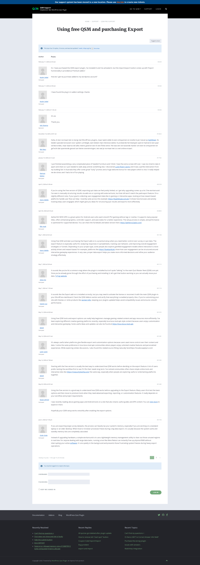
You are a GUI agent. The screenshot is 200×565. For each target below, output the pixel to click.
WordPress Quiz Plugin (75, 515)
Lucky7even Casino (122, 167)
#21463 (159, 384)
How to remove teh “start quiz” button (93, 537)
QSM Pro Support (108, 21)
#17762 (159, 158)
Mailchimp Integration (133, 548)
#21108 (159, 235)
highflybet (152, 140)
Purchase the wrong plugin (135, 541)
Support (95, 21)
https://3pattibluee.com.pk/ (118, 199)
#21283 (159, 360)
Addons (51, 515)
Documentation (38, 515)
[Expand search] (166, 9)
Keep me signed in (48, 489)
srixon (158, 41)
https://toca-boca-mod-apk (122, 324)
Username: (43, 474)
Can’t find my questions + (44, 533)
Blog (60, 515)
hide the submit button (43, 540)
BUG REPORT (39, 543)
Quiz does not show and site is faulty (48, 536)
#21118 (159, 288)
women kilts (86, 300)
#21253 (159, 312)
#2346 (159, 110)
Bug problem (83, 545)
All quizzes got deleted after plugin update (94, 533)
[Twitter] (159, 515)
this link (120, 2)
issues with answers (132, 545)
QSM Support (45, 8)
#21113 (159, 264)
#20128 (159, 184)
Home (87, 21)
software (73, 443)
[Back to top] (167, 560)
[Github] (163, 515)
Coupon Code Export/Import (89, 541)
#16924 (159, 134)
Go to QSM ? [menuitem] (135, 9)
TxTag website (61, 276)
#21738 (159, 420)
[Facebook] (167, 515)
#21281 (159, 336)
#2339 (159, 62)
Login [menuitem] (158, 9)
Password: (43, 482)
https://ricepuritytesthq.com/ (78, 372)
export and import (85, 548)
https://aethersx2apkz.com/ (131, 223)
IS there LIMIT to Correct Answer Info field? (142, 537)
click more (154, 402)
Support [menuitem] (148, 9)
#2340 (159, 86)
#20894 (159, 211)
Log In (155, 492)
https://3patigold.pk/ (107, 249)
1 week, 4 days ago (83, 48)
